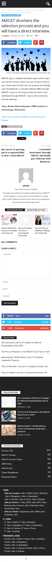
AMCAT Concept (8, 455)
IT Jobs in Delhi (10, 522)
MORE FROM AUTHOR (36, 210)
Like (47, 316)
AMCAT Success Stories (11, 15)
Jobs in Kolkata (38, 499)
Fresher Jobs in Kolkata (14, 551)
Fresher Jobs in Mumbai (34, 539)
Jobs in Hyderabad (29, 496)
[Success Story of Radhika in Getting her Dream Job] (43, 220)
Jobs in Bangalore (12, 496)
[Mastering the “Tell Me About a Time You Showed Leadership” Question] (8, 430)
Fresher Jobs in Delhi (13, 539)
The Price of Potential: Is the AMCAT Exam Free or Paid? (25, 352)
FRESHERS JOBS (11, 536)
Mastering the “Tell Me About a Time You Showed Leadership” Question (22, 358)
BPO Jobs (31, 502)
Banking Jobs (10, 505)
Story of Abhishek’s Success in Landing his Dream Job (9, 230)
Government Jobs (11, 508)
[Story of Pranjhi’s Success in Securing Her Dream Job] (26, 220)
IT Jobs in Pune (28, 528)
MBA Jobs (40, 511)
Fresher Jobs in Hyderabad (15, 545)
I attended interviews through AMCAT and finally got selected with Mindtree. (40, 155)
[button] (47, 4)
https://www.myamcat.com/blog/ (26, 189)
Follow (45, 322)
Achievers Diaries (15, 127)
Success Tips (7, 451)
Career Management (9, 472)
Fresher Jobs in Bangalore (15, 542)
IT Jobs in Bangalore (13, 525)
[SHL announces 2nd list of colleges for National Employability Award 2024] (8, 402)
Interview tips (7, 468)
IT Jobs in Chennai (12, 528)
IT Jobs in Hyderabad (32, 525)
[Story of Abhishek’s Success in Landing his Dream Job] (9, 220)
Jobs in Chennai (11, 499)
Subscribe (44, 328)
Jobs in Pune (24, 499)
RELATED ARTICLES (15, 210)
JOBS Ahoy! (6, 464)
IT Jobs (22, 502)
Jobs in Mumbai (40, 493)
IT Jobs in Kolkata (12, 531)
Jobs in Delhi (26, 493)
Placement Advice (9, 477)
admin (6, 36)
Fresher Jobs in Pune (35, 548)
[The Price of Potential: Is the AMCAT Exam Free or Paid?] (8, 416)
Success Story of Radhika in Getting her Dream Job (42, 230)
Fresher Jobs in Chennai (14, 548)
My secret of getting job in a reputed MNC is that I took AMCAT (13, 152)
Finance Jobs (23, 505)
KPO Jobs (41, 502)
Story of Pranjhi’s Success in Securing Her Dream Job (24, 372)
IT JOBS (7, 519)
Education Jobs (36, 505)
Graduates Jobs (11, 515)
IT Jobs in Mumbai (27, 522)
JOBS (5, 490)
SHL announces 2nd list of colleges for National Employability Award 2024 (21, 344)
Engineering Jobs (26, 511)
